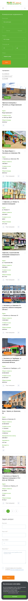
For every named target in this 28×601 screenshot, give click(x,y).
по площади (5, 78)
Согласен (14, 596)
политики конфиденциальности (17, 569)
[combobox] (14, 22)
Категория (5, 18)
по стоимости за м (7, 76)
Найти (6, 62)
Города (4, 35)
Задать (8, 577)
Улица (4, 53)
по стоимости (5, 73)
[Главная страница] (14, 3)
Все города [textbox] (6, 38)
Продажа (20, 30)
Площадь (5, 44)
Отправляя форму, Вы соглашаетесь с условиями (14, 569)
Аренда (8, 30)
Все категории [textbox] (6, 21)
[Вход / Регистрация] (25, 8)
